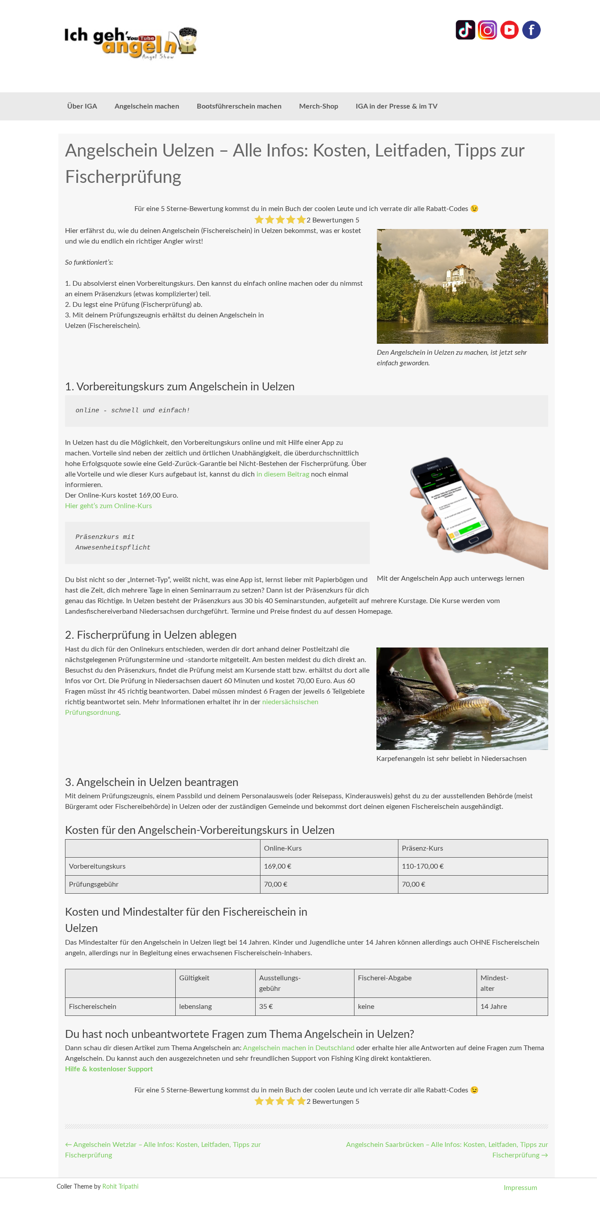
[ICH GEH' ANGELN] (155, 42)
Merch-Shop (318, 106)
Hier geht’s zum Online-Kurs (108, 505)
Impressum (520, 1187)
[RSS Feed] (531, 37)
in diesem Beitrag (283, 474)
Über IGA (82, 106)
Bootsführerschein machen (239, 106)
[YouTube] (509, 37)
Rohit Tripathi (120, 1187)
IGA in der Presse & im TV (396, 106)
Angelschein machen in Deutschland (298, 1048)
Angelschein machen (147, 106)
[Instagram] (487, 37)
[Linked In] (465, 37)
